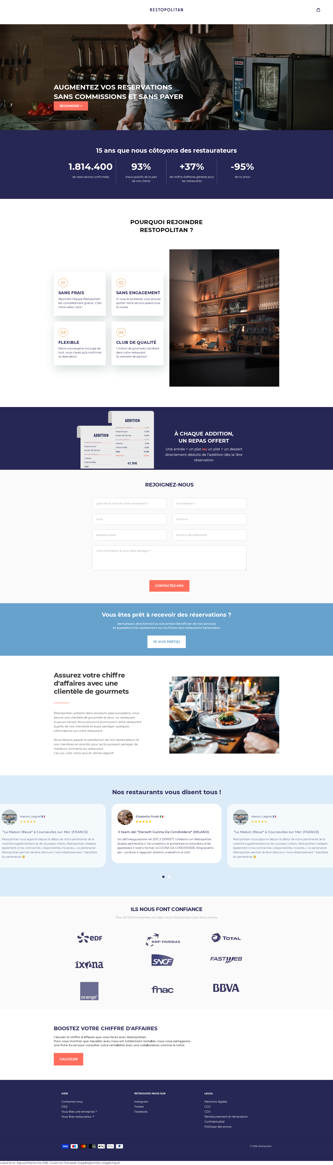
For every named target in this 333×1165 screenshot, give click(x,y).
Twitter (139, 1106)
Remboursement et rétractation (226, 1116)
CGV (207, 1111)
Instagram (141, 1101)
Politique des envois (217, 1126)
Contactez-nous (72, 1101)
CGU (207, 1106)
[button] (163, 877)
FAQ (64, 1106)
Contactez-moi (169, 586)
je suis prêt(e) (166, 642)
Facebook (140, 1111)
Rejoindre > (71, 106)
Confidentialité (214, 1121)
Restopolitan (265, 1146)
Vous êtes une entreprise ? (79, 1111)
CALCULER (68, 1059)
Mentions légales (215, 1101)
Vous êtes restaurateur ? (77, 1116)
